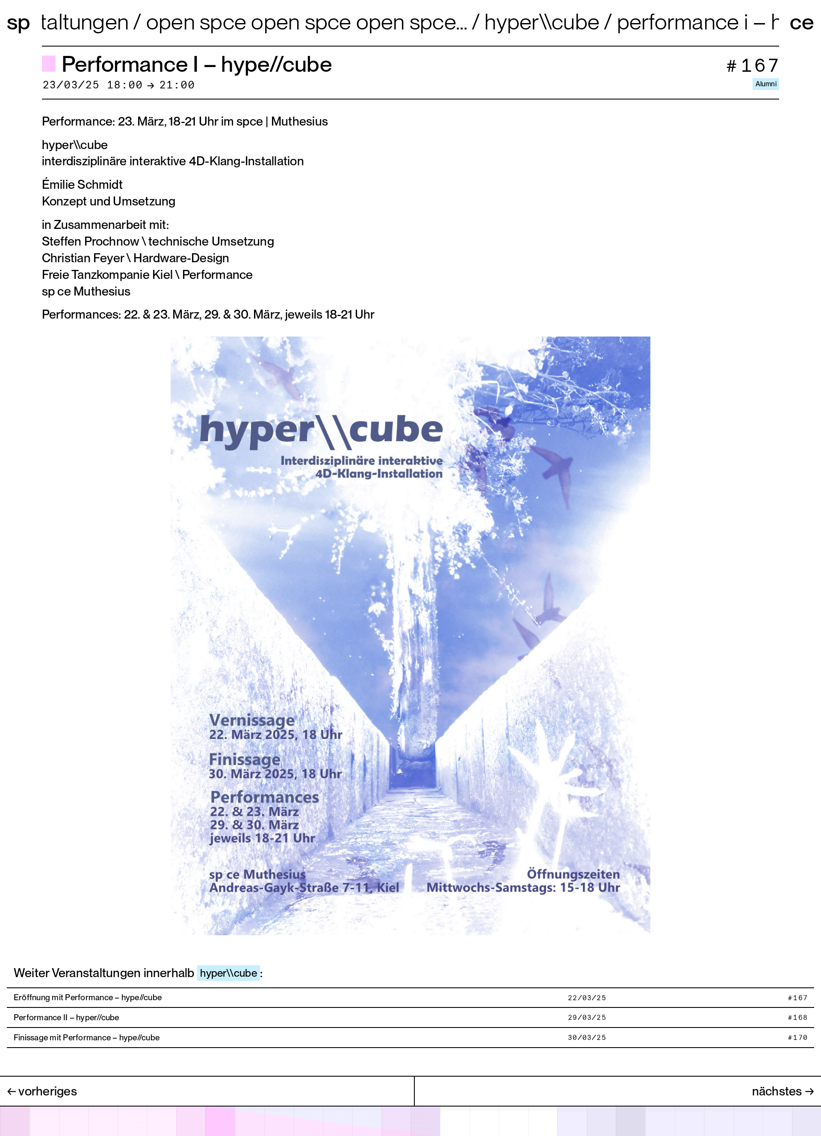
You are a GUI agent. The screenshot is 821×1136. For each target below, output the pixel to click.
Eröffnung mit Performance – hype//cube (88, 997)
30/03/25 (586, 1037)
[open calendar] (410, 1121)
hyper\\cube (228, 973)
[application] (410, 1121)
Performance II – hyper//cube (66, 1017)
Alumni (766, 84)
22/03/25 (586, 998)
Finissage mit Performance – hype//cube (86, 1037)
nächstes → (783, 1090)
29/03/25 (586, 1017)
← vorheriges (42, 1090)
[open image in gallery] (410, 634)
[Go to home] (21, 22)
